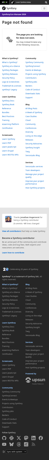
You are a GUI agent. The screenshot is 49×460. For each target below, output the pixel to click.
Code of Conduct (32, 89)
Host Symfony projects (35, 188)
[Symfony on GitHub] (4, 438)
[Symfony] (21, 8)
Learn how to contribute (13, 252)
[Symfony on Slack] (11, 438)
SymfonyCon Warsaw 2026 (14, 14)
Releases (29, 140)
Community (30, 58)
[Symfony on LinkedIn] (33, 438)
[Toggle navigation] (44, 8)
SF (3, 2)
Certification (7, 128)
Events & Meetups (33, 70)
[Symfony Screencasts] (26, 444)
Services (29, 162)
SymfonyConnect (32, 66)
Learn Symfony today (23, 2)
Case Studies (31, 116)
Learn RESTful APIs (10, 154)
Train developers (32, 170)
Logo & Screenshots (10, 82)
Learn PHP (6, 143)
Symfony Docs (8, 100)
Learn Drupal (8, 150)
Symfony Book (8, 104)
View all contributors (11, 231)
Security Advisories (33, 143)
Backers (28, 85)
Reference (6, 108)
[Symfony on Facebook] (41, 438)
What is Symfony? (10, 58)
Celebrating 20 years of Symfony (24, 269)
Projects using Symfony (35, 74)
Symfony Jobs (31, 82)
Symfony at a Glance (11, 66)
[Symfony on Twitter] (19, 438)
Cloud (28, 120)
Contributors (31, 78)
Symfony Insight (32, 147)
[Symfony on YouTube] (4, 444)
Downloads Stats (32, 93)
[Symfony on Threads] (19, 444)
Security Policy (8, 78)
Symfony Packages (10, 70)
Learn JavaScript (9, 147)
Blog (27, 104)
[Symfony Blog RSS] (33, 444)
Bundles (5, 112)
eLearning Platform (10, 124)
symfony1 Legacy (9, 89)
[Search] (46, 2)
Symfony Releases (10, 74)
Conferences (30, 128)
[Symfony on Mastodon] (26, 438)
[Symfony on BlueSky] (11, 444)
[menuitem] (13, 62)
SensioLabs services (34, 166)
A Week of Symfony (33, 112)
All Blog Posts (31, 108)
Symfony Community (34, 62)
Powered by (30, 373)
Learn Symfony (9, 96)
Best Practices (8, 116)
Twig (27, 151)
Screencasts (7, 135)
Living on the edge (33, 136)
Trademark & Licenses (11, 85)
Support (29, 97)
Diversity (29, 132)
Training (5, 120)
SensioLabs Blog (32, 155)
